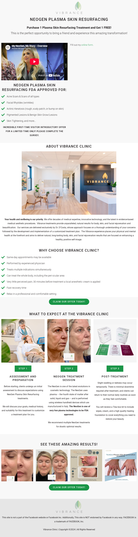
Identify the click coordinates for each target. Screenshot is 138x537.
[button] (23, 368)
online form (87, 45)
